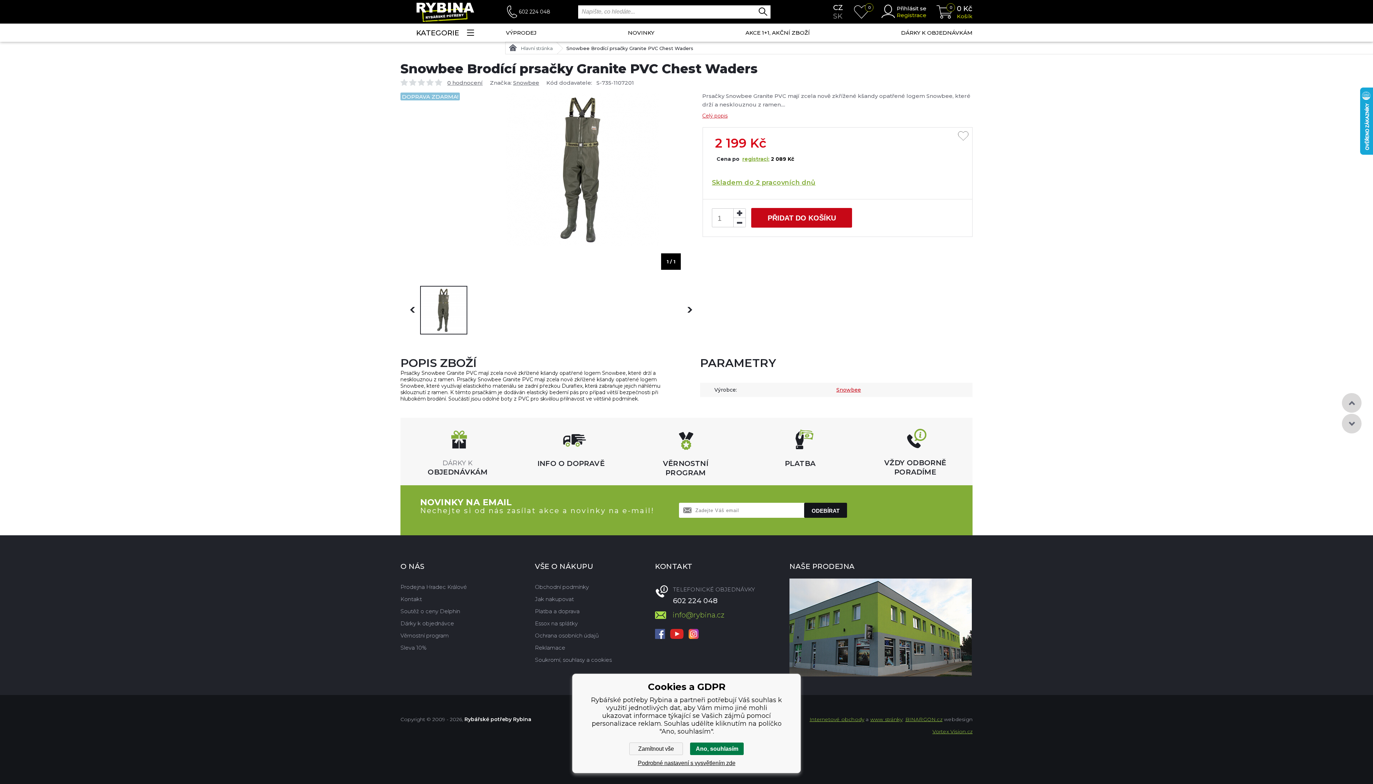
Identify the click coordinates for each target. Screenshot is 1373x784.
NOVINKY (641, 32)
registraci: (755, 159)
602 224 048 (534, 12)
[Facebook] (660, 634)
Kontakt (411, 599)
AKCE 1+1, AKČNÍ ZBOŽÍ (777, 32)
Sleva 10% (413, 647)
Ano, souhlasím (717, 749)
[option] (443, 310)
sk (837, 16)
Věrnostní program (424, 635)
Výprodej (521, 32)
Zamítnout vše (656, 749)
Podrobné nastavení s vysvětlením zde (686, 763)
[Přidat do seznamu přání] (963, 136)
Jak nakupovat (554, 599)
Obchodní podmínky (562, 587)
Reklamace (550, 647)
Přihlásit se (911, 8)
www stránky (886, 719)
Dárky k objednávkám (937, 32)
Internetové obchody (836, 719)
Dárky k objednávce (427, 623)
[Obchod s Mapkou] (880, 627)
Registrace (911, 15)
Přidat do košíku (802, 218)
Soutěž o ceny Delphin (430, 611)
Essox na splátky (556, 623)
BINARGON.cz (924, 719)
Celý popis (715, 116)
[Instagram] (694, 634)
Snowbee (526, 82)
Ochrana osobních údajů (567, 635)
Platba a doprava (557, 611)
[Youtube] (677, 634)
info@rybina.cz (698, 615)
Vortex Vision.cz (952, 731)
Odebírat (826, 511)
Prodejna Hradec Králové (433, 587)
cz (838, 7)
